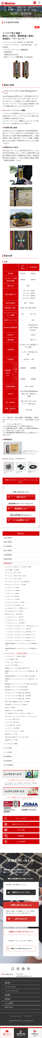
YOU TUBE (21, 830)
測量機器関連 (18, 18)
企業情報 (7, 995)
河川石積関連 (8, 546)
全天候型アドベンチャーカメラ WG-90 (16, 704)
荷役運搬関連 (8, 756)
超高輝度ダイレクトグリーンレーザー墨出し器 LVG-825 (21, 684)
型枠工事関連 (8, 542)
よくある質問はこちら (21, 520)
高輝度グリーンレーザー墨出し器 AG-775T (17, 668)
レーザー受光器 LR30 (11, 659)
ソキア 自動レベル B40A (12, 570)
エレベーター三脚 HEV (12, 722)
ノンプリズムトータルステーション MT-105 (18, 629)
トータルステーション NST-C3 (14, 617)
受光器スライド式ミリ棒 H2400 (14, 710)
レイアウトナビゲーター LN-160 (14, 731)
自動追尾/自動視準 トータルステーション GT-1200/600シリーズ (22, 644)
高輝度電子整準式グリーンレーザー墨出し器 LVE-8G (20, 676)
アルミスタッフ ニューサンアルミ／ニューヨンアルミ (21, 716)
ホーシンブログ (21, 818)
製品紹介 (12, 18)
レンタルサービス (10, 987)
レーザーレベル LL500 (12, 593)
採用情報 (7, 999)
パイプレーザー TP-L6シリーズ (14, 662)
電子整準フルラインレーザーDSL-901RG (16, 690)
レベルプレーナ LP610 (12, 587)
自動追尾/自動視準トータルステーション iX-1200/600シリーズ (21, 649)
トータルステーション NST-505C (15, 623)
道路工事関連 (8, 550)
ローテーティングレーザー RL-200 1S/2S (17, 581)
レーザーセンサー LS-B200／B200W (16, 653)
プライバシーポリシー (16, 1016)
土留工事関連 (8, 538)
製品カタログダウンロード (21, 824)
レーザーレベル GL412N (12, 596)
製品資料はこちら (21, 508)
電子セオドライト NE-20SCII (13, 614)
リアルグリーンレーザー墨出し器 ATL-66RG (17, 693)
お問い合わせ (21, 497)
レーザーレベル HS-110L (12, 599)
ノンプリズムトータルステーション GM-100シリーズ (20, 631)
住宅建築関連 (8, 555)
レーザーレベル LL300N (12, 590)
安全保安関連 (8, 760)
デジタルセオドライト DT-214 (14, 611)
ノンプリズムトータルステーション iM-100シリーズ (20, 634)
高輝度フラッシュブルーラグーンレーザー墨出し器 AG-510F (21, 672)
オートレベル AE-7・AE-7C (13, 573)
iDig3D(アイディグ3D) (11, 740)
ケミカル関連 (8, 752)
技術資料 (21, 836)
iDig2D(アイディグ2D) (11, 734)
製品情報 (7, 983)
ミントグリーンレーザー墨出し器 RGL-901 (17, 698)
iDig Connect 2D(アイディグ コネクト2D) (16, 737)
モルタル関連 (8, 748)
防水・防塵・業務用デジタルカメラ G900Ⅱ (17, 701)
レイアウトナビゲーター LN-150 (14, 602)
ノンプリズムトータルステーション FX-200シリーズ (20, 640)
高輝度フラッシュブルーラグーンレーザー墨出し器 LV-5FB (21, 680)
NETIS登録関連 (8, 765)
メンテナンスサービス (11, 991)
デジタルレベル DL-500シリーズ (14, 605)
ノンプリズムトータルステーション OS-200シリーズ (20, 637)
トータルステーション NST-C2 (14, 620)
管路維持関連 (8, 559)
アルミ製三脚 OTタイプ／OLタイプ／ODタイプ (19, 713)
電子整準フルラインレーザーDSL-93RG (16, 687)
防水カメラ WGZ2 (10, 707)
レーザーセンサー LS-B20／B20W (15, 656)
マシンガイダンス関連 (10, 743)
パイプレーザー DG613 (11, 665)
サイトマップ (28, 1016)
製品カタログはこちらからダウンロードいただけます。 (21, 481)
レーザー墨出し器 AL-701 (12, 725)
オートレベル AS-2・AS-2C (13, 578)
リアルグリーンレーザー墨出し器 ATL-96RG (18, 695)
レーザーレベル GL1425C (12, 728)
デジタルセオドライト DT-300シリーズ (16, 608)
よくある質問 (21, 841)
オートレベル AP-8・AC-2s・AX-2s (15, 576)
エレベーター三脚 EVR (12, 719)
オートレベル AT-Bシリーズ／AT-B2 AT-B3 (18, 567)
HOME (7, 18)
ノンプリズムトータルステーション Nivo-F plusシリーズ (21, 626)
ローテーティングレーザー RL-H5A (15, 584)
